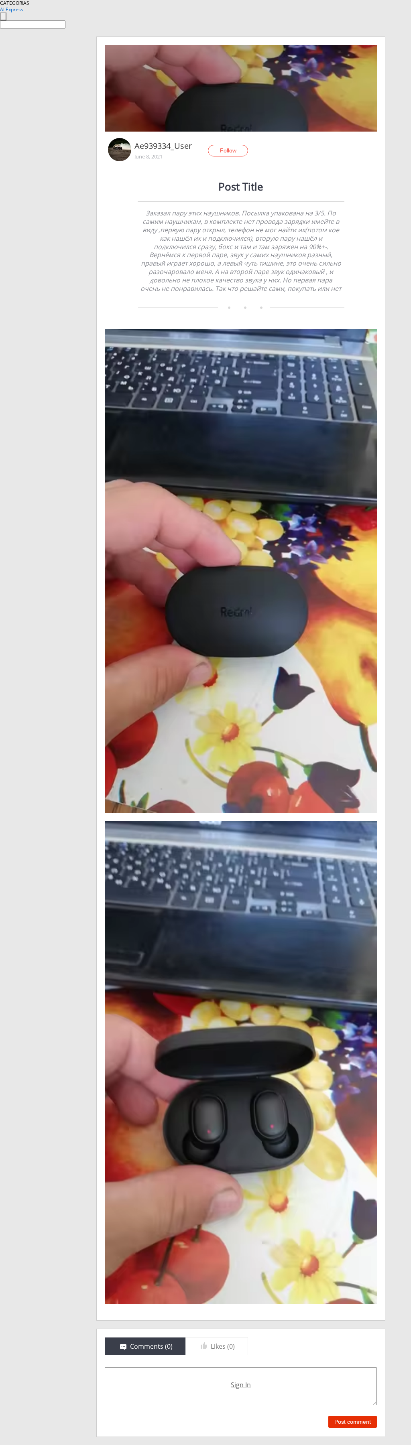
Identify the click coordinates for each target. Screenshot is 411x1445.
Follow (228, 150)
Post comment (352, 1422)
